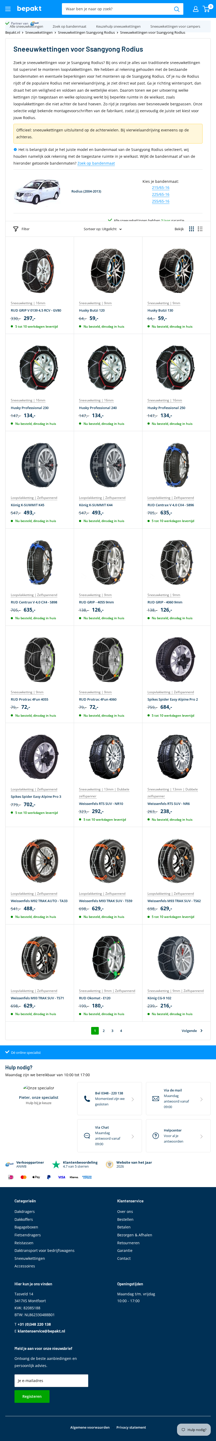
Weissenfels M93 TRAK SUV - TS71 (37, 998)
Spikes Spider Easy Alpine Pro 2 (173, 699)
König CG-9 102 (159, 998)
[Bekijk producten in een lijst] (200, 229)
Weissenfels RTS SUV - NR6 (169, 803)
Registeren (32, 1396)
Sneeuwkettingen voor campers (175, 26)
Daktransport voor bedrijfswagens (44, 1250)
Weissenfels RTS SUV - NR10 (101, 803)
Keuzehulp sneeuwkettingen (118, 26)
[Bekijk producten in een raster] (191, 229)
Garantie (124, 1250)
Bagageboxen (26, 1226)
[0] (206, 9)
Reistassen (23, 1242)
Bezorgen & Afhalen (134, 1234)
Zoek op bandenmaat (96, 163)
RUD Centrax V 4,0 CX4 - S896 (171, 505)
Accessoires (24, 1265)
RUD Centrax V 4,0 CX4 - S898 (34, 602)
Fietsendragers (27, 1234)
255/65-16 (160, 201)
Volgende (189, 1030)
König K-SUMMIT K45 (27, 505)
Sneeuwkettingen (39, 32)
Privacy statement (131, 1427)
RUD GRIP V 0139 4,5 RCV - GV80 (36, 310)
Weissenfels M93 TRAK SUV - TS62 (174, 900)
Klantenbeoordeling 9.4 (28, 23)
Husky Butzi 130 (160, 310)
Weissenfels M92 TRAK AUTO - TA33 (39, 900)
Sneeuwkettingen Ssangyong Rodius (86, 32)
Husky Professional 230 (29, 407)
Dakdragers (24, 1211)
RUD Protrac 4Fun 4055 (29, 699)
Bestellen (125, 1219)
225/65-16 (160, 194)
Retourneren (128, 1242)
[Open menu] (8, 9)
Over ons (125, 1211)
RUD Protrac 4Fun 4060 (97, 699)
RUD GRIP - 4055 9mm (96, 602)
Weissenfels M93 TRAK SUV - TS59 (105, 900)
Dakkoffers (23, 1219)
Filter (26, 229)
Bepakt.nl (12, 32)
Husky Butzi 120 (92, 310)
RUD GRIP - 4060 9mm (165, 602)
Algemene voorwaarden (90, 1427)
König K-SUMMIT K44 (95, 505)
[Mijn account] (195, 9)
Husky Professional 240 (98, 407)
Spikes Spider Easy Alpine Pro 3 (36, 796)
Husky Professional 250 (166, 407)
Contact (124, 1258)
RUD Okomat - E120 (94, 998)
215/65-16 (160, 187)
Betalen (124, 1226)
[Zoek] (176, 9)
